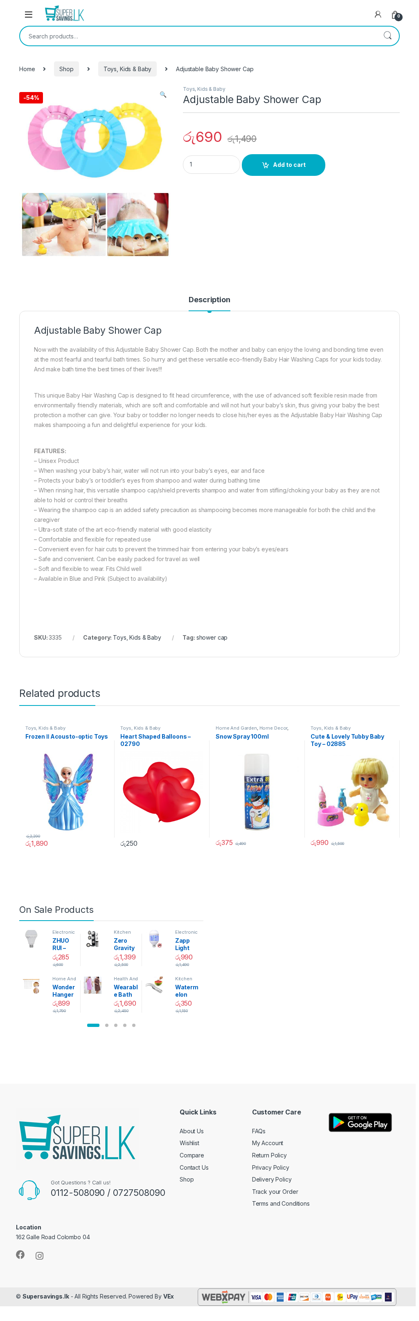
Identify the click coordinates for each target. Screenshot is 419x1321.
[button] (93, 1025)
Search (387, 36)
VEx (168, 1296)
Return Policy (269, 1155)
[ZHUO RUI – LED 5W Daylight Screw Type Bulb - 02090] (34, 938)
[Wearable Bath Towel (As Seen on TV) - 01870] (95, 985)
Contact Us (194, 1167)
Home (27, 68)
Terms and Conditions (281, 1203)
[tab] (209, 303)
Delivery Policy (272, 1179)
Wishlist (189, 1142)
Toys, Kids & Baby (128, 68)
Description (209, 300)
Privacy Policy (270, 1167)
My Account (268, 1142)
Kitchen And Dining (126, 934)
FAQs (259, 1131)
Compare (192, 1155)
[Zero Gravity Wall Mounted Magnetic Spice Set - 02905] (95, 938)
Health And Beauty (126, 981)
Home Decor (273, 728)
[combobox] (198, 36)
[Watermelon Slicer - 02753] (157, 985)
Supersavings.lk (46, 1296)
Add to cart (289, 164)
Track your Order (275, 1191)
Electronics (63, 934)
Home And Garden (236, 728)
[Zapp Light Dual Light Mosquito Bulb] (157, 938)
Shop (66, 68)
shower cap (212, 637)
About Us (192, 1131)
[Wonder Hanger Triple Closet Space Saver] (34, 985)
